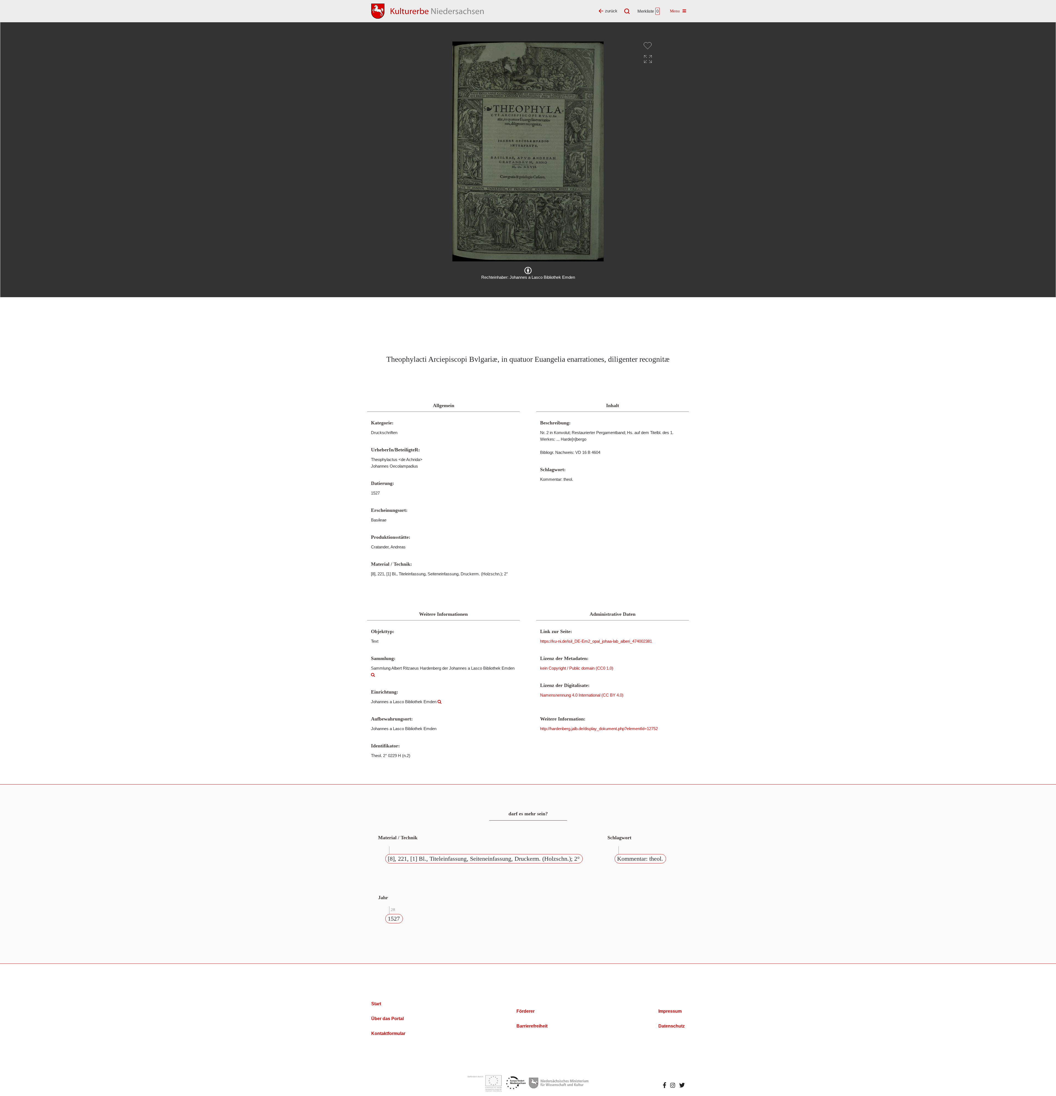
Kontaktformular (388, 1033)
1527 (394, 918)
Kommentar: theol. (640, 858)
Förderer (525, 1011)
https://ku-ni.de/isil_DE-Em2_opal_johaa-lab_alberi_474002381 (596, 641)
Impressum (670, 1011)
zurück (611, 11)
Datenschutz (671, 1026)
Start (376, 1003)
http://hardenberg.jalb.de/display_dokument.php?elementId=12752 (599, 728)
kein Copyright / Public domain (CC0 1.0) (576, 668)
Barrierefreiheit (532, 1026)
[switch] (648, 46)
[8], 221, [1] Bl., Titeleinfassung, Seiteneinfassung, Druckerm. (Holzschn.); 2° (484, 858)
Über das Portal (387, 1018)
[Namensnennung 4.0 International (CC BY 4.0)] (528, 270)
